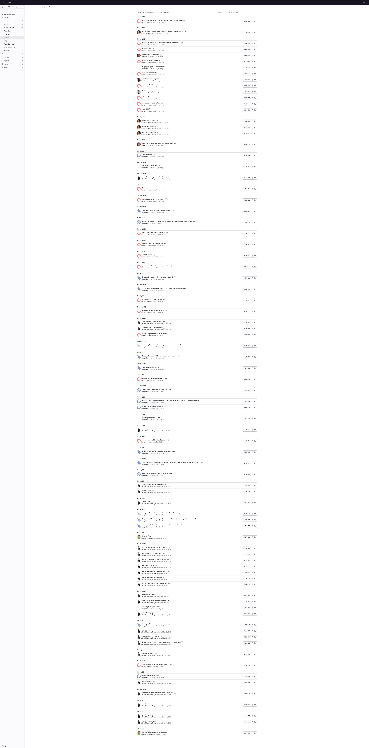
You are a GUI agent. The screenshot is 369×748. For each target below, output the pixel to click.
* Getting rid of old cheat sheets (152, 406)
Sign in (365, 2)
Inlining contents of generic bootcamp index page (158, 451)
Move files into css (147, 188)
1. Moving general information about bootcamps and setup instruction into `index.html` (170, 462)
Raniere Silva (145, 22)
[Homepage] (2, 2)
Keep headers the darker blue (151, 553)
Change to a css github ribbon (151, 327)
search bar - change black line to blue (154, 583)
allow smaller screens (148, 594)
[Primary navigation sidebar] (2, 6)
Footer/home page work (149, 613)
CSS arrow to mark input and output (153, 440)
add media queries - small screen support (155, 600)
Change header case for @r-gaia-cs (153, 484)
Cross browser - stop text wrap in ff (153, 321)
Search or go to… (14, 7)
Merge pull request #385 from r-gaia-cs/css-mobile (158, 356)
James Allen (145, 56)
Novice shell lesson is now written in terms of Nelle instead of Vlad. (163, 288)
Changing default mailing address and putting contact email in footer (164, 525)
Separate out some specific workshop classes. (157, 143)
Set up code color (147, 97)
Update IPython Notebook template (153, 232)
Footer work (145, 630)
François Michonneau (148, 33)
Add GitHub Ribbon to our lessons (152, 310)
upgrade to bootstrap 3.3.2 (150, 132)
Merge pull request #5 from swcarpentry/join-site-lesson (160, 42)
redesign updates (147, 653)
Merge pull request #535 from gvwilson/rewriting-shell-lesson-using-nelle (166, 221)
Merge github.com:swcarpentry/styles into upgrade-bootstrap (162, 31)
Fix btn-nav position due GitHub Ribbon (154, 333)
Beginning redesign (148, 721)
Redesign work (146, 681)
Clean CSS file (146, 109)
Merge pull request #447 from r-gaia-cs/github (157, 277)
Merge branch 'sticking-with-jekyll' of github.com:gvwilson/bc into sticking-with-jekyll (170, 400)
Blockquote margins (148, 91)
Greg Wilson (145, 69)
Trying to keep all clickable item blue (153, 559)
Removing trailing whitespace (151, 607)
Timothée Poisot (146, 93)
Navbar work (145, 502)
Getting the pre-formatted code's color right (156, 389)
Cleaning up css (146, 429)
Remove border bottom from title (152, 103)
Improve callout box (148, 85)
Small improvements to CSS (150, 73)
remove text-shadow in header (151, 577)
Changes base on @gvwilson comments (154, 664)
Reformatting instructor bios (150, 165)
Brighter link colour (147, 565)
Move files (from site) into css (151, 60)
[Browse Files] (255, 21)
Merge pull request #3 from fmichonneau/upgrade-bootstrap (162, 20)
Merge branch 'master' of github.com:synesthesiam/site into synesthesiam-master (169, 519)
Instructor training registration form (153, 177)
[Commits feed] (255, 12)
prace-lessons (31, 7)
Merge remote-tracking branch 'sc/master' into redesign (160, 642)
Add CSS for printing (148, 255)
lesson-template (163, 12)
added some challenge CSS (150, 79)
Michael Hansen (146, 538)
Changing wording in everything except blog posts (158, 210)
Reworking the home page (150, 675)
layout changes (146, 704)
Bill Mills (144, 81)
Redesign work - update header (152, 636)
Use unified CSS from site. (150, 54)
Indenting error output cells (150, 417)
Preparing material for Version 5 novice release (157, 473)
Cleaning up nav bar (148, 154)
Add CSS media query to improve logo (154, 378)
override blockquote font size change (154, 547)
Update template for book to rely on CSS (154, 266)
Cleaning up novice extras (150, 367)
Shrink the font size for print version (153, 243)
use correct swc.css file (149, 120)
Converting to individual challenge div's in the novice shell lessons (163, 345)
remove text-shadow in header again (153, 571)
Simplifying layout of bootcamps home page (156, 624)
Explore (8, 2)
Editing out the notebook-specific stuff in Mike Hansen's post (161, 513)
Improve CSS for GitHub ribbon (151, 299)
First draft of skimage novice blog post (154, 732)
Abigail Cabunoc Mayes (149, 179)
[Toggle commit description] (184, 20)
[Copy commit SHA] (252, 21)
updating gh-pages (147, 715)
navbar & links (146, 490)
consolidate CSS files (148, 126)
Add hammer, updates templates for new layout (157, 692)
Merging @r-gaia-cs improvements (153, 66)
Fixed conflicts (146, 536)
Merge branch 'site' (148, 48)
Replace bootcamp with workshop (152, 199)
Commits (51, 7)
